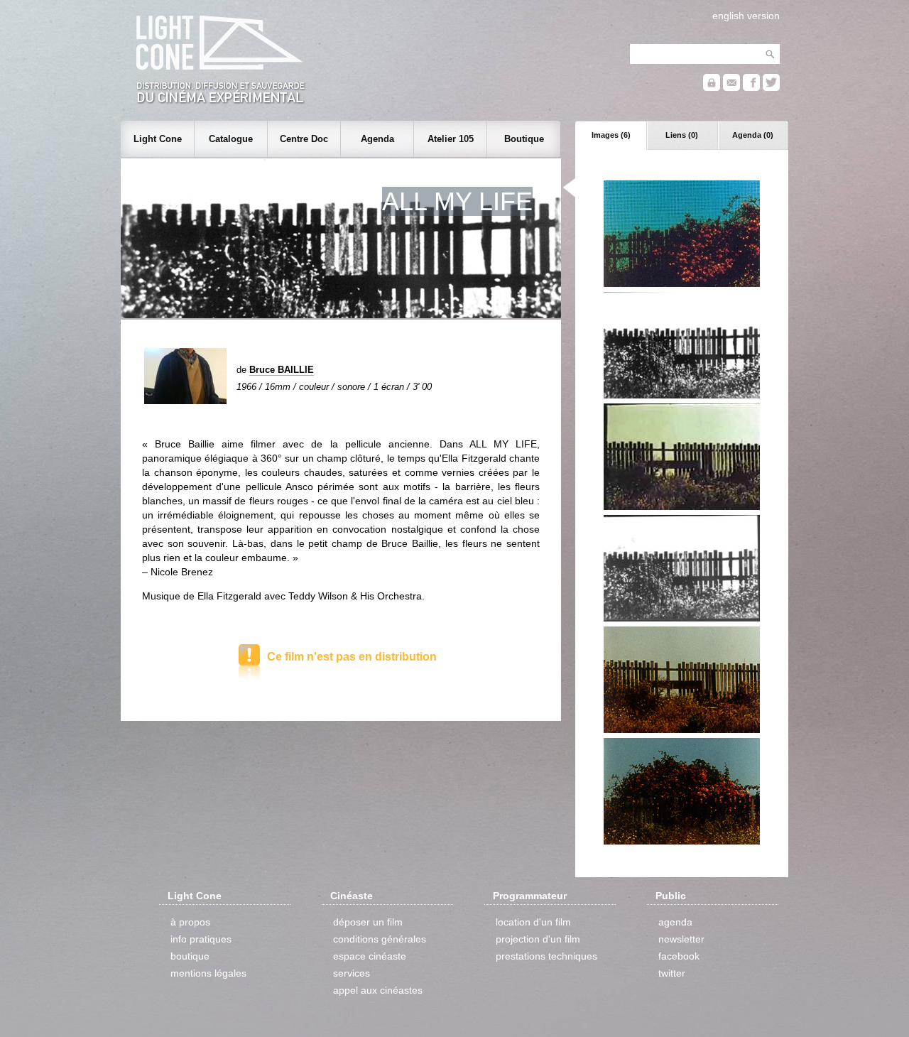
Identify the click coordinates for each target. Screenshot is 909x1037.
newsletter (681, 939)
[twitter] (771, 87)
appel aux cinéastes (378, 990)
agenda (675, 922)
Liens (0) (681, 135)
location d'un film (533, 922)
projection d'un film (538, 939)
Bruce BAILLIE (281, 369)
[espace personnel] (711, 87)
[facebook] (751, 87)
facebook (679, 956)
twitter (671, 973)
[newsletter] (731, 87)
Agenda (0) (752, 135)
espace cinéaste (369, 956)
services (351, 973)
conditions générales (379, 939)
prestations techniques (546, 956)
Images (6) (611, 135)
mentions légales (208, 973)
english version (746, 15)
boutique (189, 956)
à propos (190, 922)
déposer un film (368, 922)
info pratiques (201, 939)
